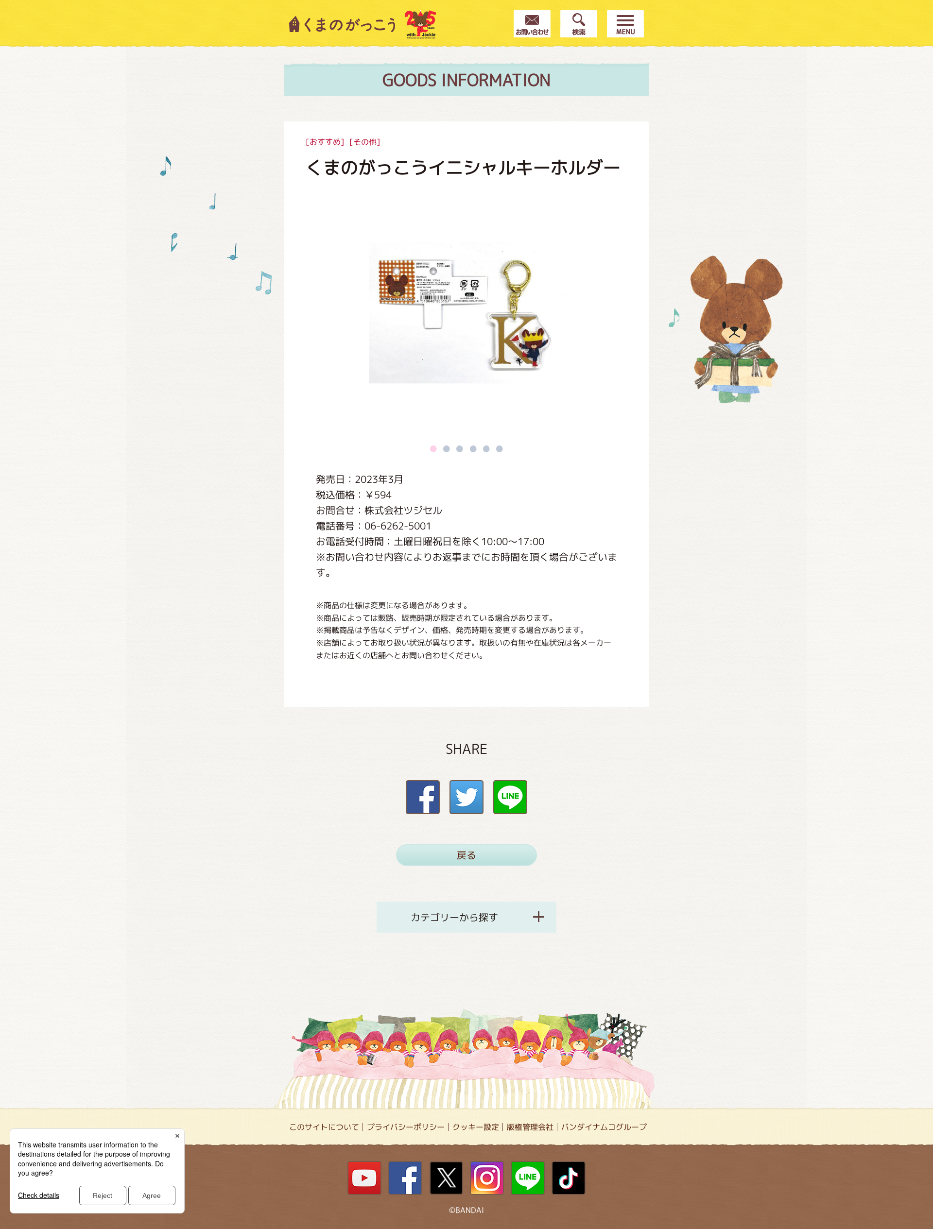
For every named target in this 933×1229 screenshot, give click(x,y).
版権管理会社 (530, 1127)
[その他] (364, 142)
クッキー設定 (475, 1127)
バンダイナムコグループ (604, 1127)
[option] (466, 313)
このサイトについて (324, 1127)
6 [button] (499, 448)
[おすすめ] (325, 142)
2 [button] (446, 448)
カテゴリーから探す (454, 917)
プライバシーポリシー (406, 1127)
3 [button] (460, 448)
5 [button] (486, 448)
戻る (466, 855)
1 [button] (433, 448)
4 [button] (473, 448)
